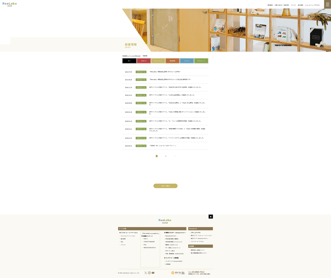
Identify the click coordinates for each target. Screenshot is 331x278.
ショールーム (197, 241)
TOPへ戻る (165, 186)
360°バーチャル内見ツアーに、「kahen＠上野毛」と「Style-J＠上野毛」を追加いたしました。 (177, 104)
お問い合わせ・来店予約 (282, 5)
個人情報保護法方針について (199, 253)
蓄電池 (172, 245)
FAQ (122, 242)
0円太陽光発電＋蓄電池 (172, 239)
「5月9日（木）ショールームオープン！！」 (163, 146)
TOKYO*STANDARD (149, 241)
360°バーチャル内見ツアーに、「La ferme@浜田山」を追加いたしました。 (172, 95)
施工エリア (201, 235)
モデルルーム (201, 61)
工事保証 (168, 264)
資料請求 (270, 5)
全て (129, 61)
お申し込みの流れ (196, 232)
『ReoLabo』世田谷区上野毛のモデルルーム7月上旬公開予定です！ (171, 79)
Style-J (146, 238)
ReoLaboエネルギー (171, 236)
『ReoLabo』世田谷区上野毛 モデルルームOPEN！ (165, 72)
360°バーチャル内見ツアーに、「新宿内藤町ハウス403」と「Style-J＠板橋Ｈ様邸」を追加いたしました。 (177, 130)
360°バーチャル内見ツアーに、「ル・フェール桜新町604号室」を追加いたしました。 (175, 121)
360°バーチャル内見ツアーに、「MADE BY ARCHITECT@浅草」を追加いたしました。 (175, 87)
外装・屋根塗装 (175, 253)
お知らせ (144, 61)
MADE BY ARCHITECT (150, 247)
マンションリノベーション (128, 236)
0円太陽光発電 (174, 242)
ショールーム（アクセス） (312, 5)
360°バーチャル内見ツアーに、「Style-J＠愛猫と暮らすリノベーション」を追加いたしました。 (177, 113)
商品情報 (172, 61)
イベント (293, 5)
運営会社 (198, 250)
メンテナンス (174, 261)
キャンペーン (158, 61)
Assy (145, 244)
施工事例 (300, 5)
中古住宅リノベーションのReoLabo (131, 56)
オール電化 (173, 248)
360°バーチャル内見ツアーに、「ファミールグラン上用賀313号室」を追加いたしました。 (177, 138)
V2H (170, 251)
